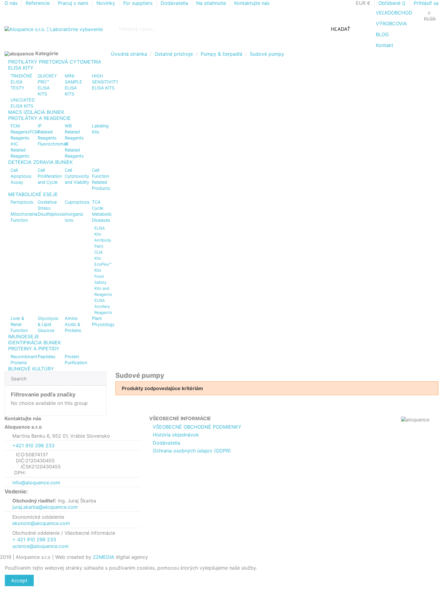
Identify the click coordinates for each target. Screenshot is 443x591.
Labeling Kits (100, 128)
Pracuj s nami (74, 3)
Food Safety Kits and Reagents (103, 285)
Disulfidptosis (51, 214)
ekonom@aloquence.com (41, 523)
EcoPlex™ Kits (103, 267)
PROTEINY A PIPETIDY (33, 349)
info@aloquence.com (36, 483)
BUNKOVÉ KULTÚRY (31, 369)
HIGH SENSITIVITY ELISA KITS (105, 81)
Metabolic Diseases (102, 217)
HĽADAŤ (340, 29)
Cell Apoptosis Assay (21, 176)
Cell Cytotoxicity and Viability (77, 176)
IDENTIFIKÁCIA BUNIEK (34, 342)
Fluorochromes (53, 143)
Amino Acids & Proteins (73, 324)
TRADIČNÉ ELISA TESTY (21, 81)
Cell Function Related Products (101, 179)
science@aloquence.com (40, 546)
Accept (19, 580)
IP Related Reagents (47, 131)
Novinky (106, 3)
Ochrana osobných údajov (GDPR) (192, 451)
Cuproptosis (77, 202)
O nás (12, 3)
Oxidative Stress (47, 205)
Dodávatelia (175, 3)
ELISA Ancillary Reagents (103, 306)
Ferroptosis (22, 202)
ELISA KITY (20, 68)
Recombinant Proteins (24, 359)
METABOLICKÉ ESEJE (33, 194)
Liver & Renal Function (19, 324)
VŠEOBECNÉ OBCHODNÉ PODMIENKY (197, 427)
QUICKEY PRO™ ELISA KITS (47, 84)
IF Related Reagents (74, 149)
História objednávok (176, 435)
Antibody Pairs (102, 243)
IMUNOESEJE (23, 336)
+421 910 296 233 (33, 445)
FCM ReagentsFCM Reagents (25, 131)
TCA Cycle (97, 205)
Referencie (38, 3)
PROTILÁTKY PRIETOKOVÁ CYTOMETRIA (54, 62)
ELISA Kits (99, 231)
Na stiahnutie (212, 3)
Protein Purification (76, 359)
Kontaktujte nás (251, 3)
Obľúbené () (393, 3)
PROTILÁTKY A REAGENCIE (39, 118)
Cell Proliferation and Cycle (50, 176)
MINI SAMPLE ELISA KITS (73, 84)
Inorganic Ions (74, 217)
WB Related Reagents (74, 131)
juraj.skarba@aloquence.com (45, 507)
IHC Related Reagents (20, 149)
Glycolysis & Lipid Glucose (48, 324)
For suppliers (138, 3)
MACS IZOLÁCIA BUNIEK (36, 112)
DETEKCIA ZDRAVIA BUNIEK (40, 162)
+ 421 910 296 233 (34, 539)
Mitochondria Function (24, 217)
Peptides (46, 356)
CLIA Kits (98, 255)
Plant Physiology (103, 321)
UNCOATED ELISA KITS (23, 102)
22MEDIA (103, 557)
